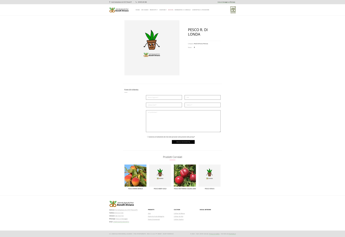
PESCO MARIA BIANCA (135, 189)
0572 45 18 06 (119, 213)
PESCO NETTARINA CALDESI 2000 (185, 189)
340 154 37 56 (119, 216)
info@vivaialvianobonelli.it (121, 222)
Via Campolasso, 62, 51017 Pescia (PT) (126, 210)
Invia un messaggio (122, 219)
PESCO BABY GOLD (160, 189)
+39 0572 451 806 (142, 2)
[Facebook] (194, 47)
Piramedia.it (232, 234)
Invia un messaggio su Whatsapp (226, 2)
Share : (190, 47)
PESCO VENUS (209, 189)
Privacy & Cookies (214, 234)
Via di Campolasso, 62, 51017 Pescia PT (121, 2)
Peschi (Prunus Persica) (201, 43)
